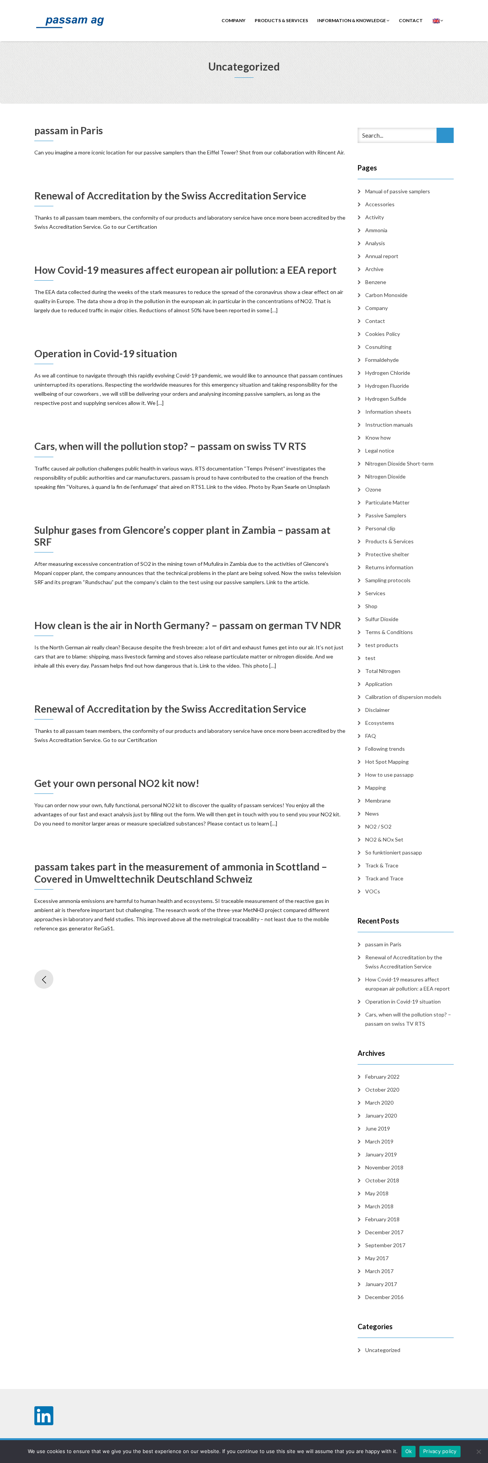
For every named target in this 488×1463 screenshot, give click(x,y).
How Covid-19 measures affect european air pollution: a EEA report (185, 270)
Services (375, 593)
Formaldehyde (382, 360)
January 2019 (381, 1154)
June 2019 (377, 1128)
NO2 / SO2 (378, 826)
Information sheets (388, 411)
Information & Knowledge (352, 20)
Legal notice (379, 450)
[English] (437, 20)
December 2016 (384, 1297)
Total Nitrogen (382, 671)
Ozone (373, 489)
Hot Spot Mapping (387, 761)
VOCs (372, 891)
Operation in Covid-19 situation (105, 353)
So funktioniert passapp (393, 852)
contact (411, 20)
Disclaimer (377, 710)
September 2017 (385, 1245)
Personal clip (380, 528)
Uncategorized (382, 1350)
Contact (375, 321)
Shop (371, 606)
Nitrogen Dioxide (385, 476)
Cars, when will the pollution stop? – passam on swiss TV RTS (170, 446)
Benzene (375, 282)
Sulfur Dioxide (381, 619)
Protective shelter (387, 554)
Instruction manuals (389, 424)
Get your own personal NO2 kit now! (116, 783)
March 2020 (379, 1102)
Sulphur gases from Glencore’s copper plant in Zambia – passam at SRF (182, 536)
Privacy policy (440, 1451)
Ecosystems (379, 722)
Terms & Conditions (389, 632)
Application (378, 684)
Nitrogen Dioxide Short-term (399, 463)
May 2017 (376, 1258)
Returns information (389, 567)
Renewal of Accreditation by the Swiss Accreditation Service (170, 195)
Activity (374, 217)
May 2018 (376, 1193)
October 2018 (382, 1180)
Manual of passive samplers (397, 191)
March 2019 (379, 1141)
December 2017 (384, 1232)
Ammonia (376, 230)
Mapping (375, 787)
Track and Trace (384, 878)
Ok (408, 1451)
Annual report (381, 256)
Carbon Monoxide (386, 295)
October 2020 (382, 1089)
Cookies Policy (382, 334)
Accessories (380, 204)
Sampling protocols (388, 580)
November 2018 (384, 1167)
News (372, 813)
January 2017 (381, 1284)
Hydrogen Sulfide (385, 398)
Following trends (385, 748)
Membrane (378, 800)
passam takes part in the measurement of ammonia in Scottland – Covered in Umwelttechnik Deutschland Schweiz (180, 873)
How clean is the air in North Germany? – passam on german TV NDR (187, 625)
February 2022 (382, 1076)
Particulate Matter (387, 502)
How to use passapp (389, 774)
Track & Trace (381, 865)
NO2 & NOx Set (384, 839)
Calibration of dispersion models (403, 697)
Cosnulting (378, 347)
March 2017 (379, 1271)
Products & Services (281, 20)
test (370, 658)
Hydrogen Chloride (387, 372)
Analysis (375, 243)
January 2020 (381, 1115)
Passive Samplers (385, 515)
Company (234, 20)
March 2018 (379, 1206)
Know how (378, 437)
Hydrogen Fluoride (387, 385)
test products (381, 645)
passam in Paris (68, 130)
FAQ (370, 735)
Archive (374, 269)
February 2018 (382, 1219)
